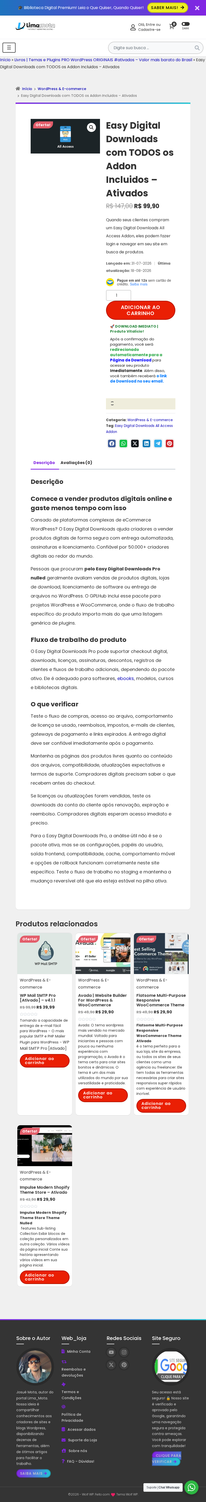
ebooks (125, 678)
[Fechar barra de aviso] (197, 8)
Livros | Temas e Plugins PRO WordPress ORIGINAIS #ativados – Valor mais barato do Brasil (103, 60)
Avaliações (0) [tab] (76, 463)
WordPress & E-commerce (62, 88)
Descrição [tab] (44, 463)
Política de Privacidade (72, 1417)
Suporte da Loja (82, 1440)
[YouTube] (111, 1352)
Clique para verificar (166, 1458)
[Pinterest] (169, 443)
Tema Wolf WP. (127, 1494)
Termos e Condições (71, 1394)
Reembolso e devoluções (74, 1372)
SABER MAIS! (165, 8)
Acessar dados (82, 1429)
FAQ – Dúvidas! (80, 1461)
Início (5, 60)
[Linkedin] (146, 443)
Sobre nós (78, 1450)
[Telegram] (158, 443)
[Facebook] (112, 443)
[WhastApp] (123, 443)
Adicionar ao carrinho (140, 310)
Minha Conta (78, 1351)
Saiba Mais (31, 1473)
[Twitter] (135, 443)
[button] (91, 127)
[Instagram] (124, 1352)
